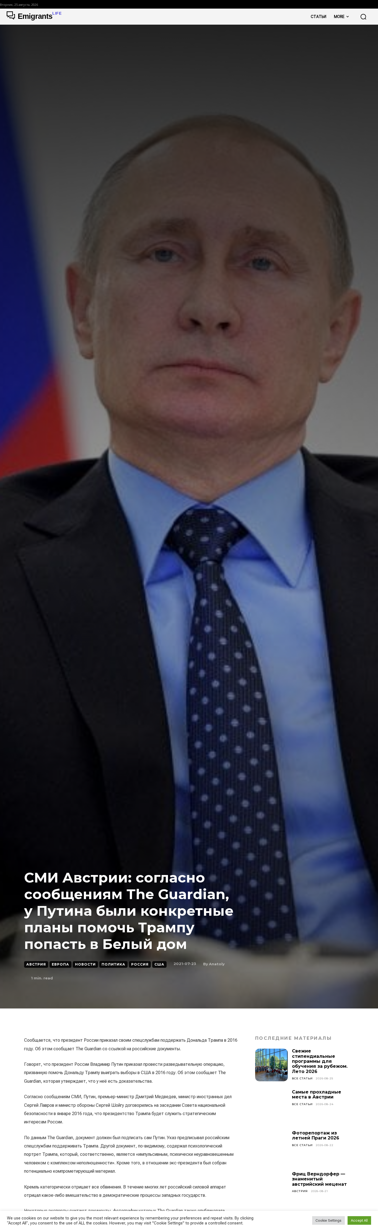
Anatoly (217, 964)
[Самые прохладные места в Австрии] (271, 1106)
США (159, 964)
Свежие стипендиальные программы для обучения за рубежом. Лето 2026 (320, 1061)
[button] (363, 17)
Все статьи (302, 1078)
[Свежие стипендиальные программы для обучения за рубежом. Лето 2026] (271, 1065)
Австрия (36, 964)
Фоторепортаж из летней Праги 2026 (315, 1135)
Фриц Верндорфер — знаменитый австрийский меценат (319, 1179)
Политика (113, 964)
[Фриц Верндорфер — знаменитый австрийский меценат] (271, 1188)
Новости (85, 964)
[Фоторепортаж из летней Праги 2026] (271, 1147)
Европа (60, 964)
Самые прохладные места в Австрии (316, 1094)
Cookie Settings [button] (328, 1220)
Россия (140, 964)
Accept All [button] (359, 1220)
